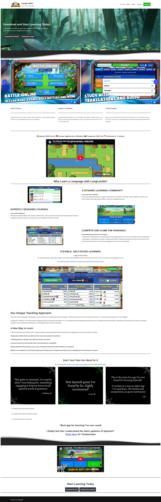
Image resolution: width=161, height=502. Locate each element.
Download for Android (12, 36)
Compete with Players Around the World (25, 414)
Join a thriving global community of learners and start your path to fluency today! (80, 261)
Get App (122, 4)
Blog (128, 4)
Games (133, 4)
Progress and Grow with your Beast (23, 408)
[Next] (156, 81)
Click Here (71, 434)
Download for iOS (71, 489)
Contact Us (14, 500)
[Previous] (4, 81)
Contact (139, 4)
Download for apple (28, 36)
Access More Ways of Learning (22, 419)
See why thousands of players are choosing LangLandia (71, 364)
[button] (41, 82)
